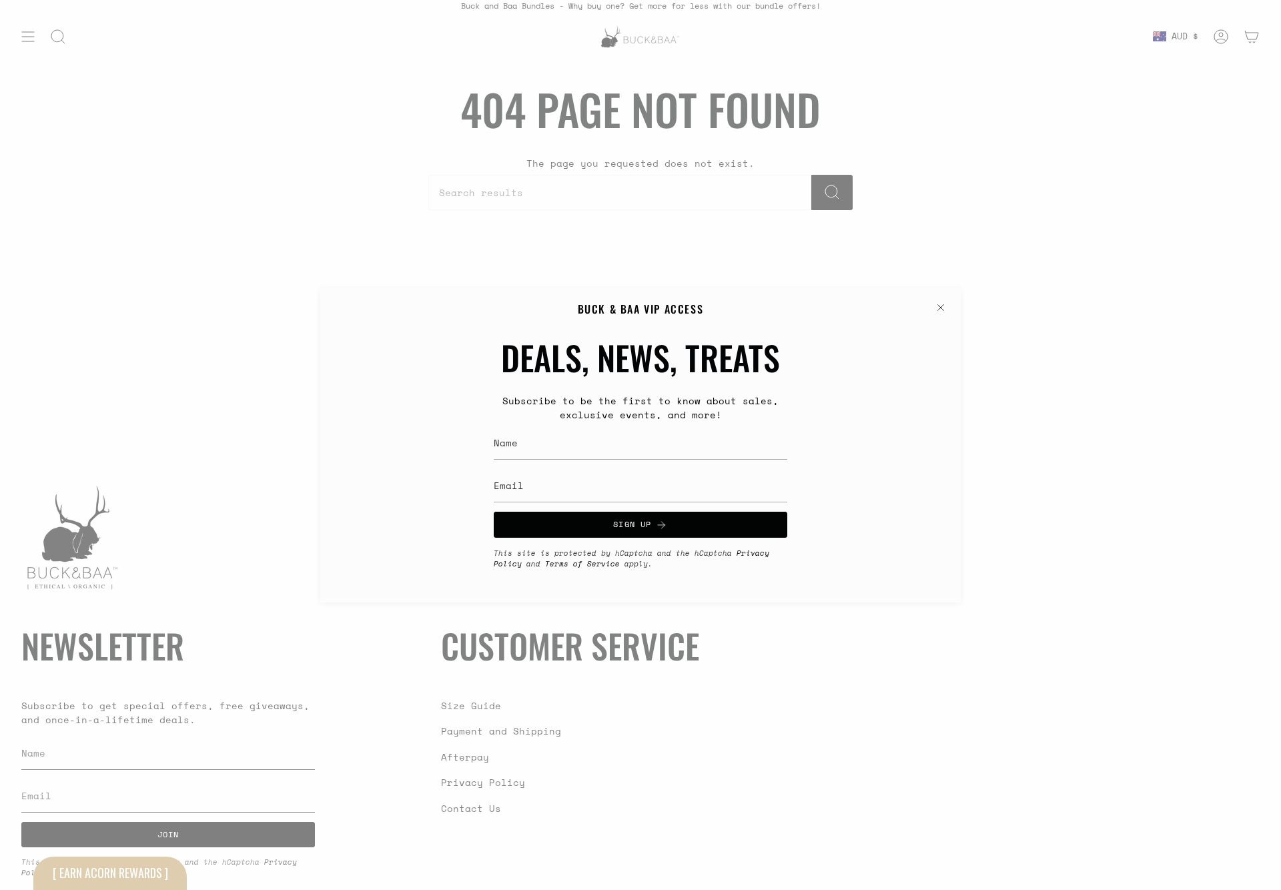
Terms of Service (582, 563)
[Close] (940, 307)
